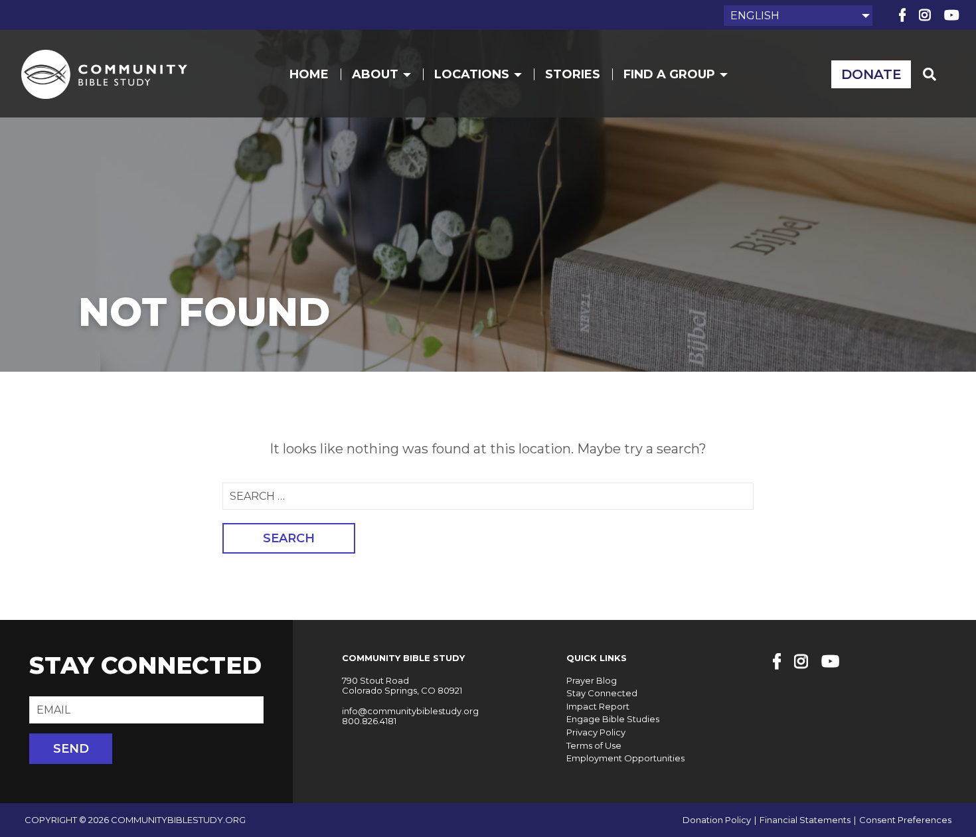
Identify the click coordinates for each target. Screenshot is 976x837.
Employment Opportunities (625, 758)
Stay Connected (601, 693)
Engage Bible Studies (612, 719)
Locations (471, 74)
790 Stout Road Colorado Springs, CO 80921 (402, 685)
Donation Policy (717, 820)
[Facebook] (902, 15)
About (375, 74)
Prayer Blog (591, 680)
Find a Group (669, 74)
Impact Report (597, 706)
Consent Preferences (905, 820)
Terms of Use (593, 745)
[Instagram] (925, 15)
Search (289, 538)
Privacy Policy (595, 732)
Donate (871, 74)
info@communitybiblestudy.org (410, 711)
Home (309, 74)
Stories (572, 74)
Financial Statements (805, 820)
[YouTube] (951, 15)
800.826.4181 (369, 721)
